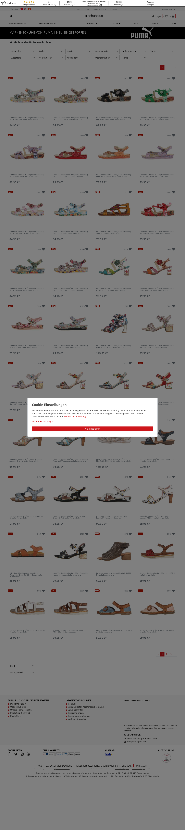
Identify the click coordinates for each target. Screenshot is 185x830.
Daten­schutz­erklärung (75, 416)
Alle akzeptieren (92, 428)
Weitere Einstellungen (42, 421)
